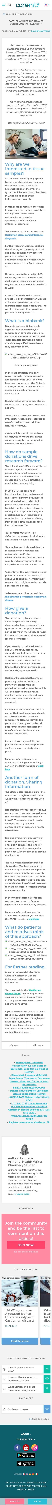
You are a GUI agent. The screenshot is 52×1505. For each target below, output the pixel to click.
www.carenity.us (18, 1483)
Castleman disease (17, 1409)
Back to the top (40, 1419)
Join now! (26, 1245)
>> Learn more (21, 1194)
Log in (37, 1501)
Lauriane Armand (40, 31)
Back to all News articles (18, 14)
